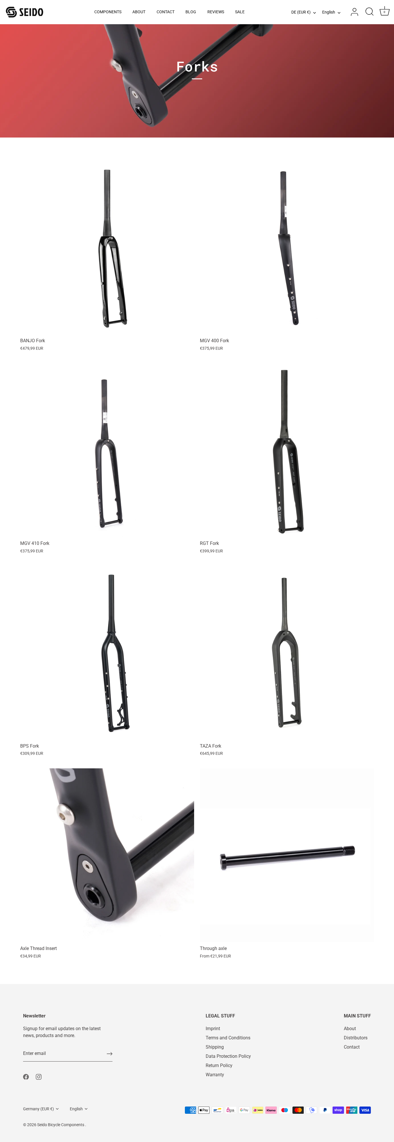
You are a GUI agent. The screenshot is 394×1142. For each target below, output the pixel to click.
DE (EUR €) (301, 12)
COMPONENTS (107, 12)
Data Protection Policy (228, 1056)
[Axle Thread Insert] (107, 855)
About (350, 1028)
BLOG (190, 12)
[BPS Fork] (107, 653)
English (328, 12)
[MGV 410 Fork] (107, 450)
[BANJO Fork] (107, 247)
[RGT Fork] (287, 450)
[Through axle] (287, 855)
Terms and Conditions (228, 1038)
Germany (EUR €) (38, 1109)
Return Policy (219, 1065)
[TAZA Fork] (287, 653)
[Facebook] (26, 1076)
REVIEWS (215, 12)
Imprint (213, 1028)
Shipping (215, 1047)
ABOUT (138, 12)
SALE (240, 12)
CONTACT (166, 12)
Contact (352, 1047)
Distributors (355, 1038)
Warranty (215, 1074)
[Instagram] (39, 1076)
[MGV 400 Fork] (287, 247)
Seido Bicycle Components (61, 1124)
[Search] (369, 12)
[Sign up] (109, 1054)
